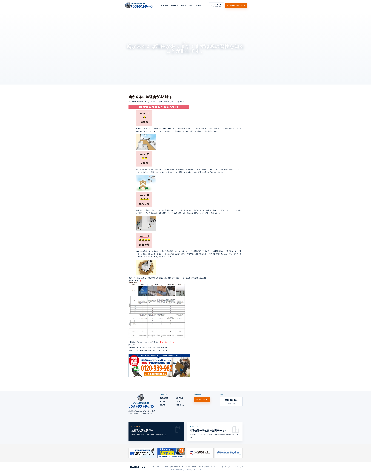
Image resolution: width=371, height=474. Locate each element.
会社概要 (198, 5)
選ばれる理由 (164, 5)
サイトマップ (239, 467)
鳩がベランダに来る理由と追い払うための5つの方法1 (147, 347)
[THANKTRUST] (138, 5)
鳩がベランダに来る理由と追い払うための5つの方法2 (147, 350)
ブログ (191, 5)
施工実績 (183, 5)
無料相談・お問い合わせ (237, 5)
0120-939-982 (231, 401)
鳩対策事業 (174, 5)
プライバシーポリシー (227, 467)
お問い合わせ (180, 405)
